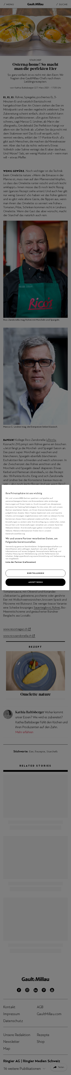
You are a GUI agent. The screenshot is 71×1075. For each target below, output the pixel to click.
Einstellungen (35, 573)
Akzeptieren (35, 582)
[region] (35, 537)
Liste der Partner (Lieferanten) (21, 562)
